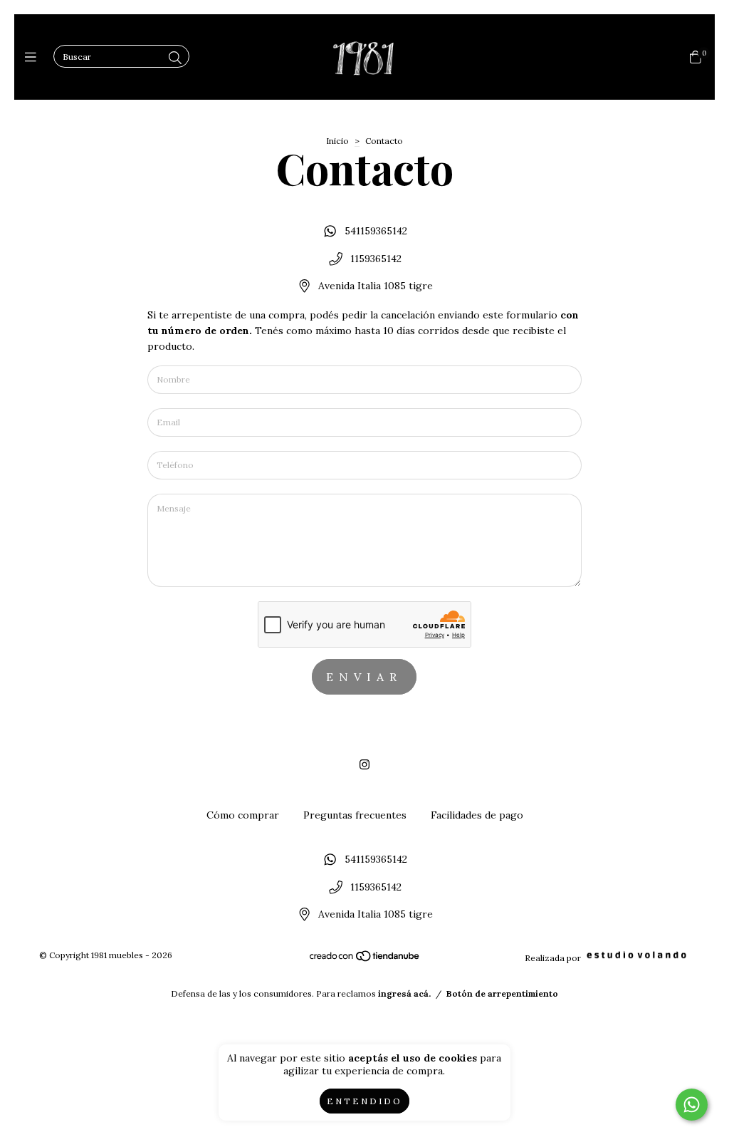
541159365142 (376, 230)
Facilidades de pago (477, 815)
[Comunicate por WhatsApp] (692, 1105)
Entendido (364, 1101)
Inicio (337, 140)
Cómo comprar (242, 815)
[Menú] (33, 57)
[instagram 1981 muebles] (364, 764)
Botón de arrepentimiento (502, 993)
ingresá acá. (404, 993)
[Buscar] (175, 58)
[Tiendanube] (365, 959)
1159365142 (376, 258)
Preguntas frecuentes (355, 815)
